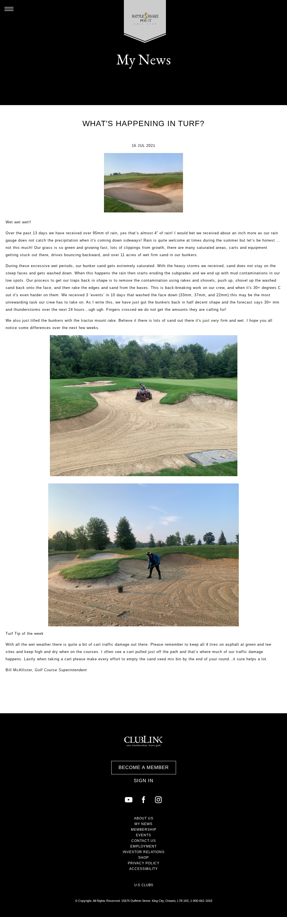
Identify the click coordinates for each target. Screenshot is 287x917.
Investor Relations (144, 852)
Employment (143, 846)
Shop (143, 858)
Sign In (143, 780)
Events (143, 835)
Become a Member (144, 767)
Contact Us (143, 841)
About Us (143, 818)
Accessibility (143, 869)
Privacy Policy (143, 863)
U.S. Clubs (143, 885)
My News (143, 824)
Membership (143, 830)
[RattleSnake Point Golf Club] (145, 21)
